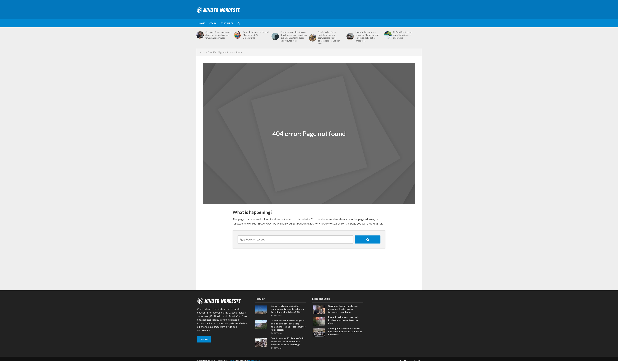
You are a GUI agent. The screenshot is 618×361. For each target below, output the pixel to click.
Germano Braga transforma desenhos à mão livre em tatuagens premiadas (218, 35)
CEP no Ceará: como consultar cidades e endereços (402, 35)
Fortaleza (227, 23)
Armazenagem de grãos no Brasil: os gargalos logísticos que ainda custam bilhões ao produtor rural (294, 36)
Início (202, 52)
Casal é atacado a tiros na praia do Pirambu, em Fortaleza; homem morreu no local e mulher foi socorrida (288, 325)
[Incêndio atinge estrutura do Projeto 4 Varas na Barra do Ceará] (319, 321)
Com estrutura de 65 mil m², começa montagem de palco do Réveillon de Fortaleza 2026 (287, 309)
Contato (204, 339)
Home (201, 23)
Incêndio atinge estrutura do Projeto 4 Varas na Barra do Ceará (343, 320)
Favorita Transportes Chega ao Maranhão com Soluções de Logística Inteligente (367, 36)
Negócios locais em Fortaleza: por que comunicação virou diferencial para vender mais (329, 38)
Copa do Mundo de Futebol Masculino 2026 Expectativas (256, 35)
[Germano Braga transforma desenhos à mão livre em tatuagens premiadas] (200, 35)
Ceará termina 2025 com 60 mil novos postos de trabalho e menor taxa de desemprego (287, 341)
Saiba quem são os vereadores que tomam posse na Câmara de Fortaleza (345, 331)
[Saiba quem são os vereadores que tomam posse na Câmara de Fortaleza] (319, 332)
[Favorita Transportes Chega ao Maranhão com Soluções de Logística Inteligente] (350, 36)
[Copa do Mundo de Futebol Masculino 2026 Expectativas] (237, 35)
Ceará (212, 23)
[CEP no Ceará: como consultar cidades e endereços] (388, 35)
